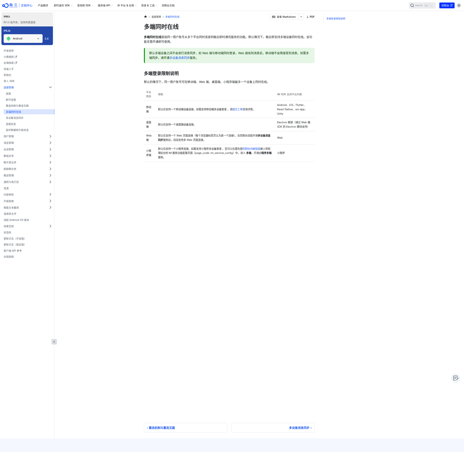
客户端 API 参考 (13, 250)
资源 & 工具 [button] (148, 5)
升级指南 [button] (9, 201)
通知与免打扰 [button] (11, 181)
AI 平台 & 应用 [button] (125, 5)
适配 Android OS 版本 (16, 219)
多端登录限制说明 (335, 18)
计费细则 (9, 56)
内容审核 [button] (9, 194)
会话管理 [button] (9, 149)
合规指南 (9, 256)
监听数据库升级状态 (17, 129)
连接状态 (11, 123)
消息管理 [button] (9, 142)
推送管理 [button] (9, 175)
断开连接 (11, 99)
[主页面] (145, 17)
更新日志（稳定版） (15, 244)
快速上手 (9, 68)
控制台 (445, 5)
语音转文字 (10, 213)
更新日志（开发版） (15, 238)
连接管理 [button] (9, 87)
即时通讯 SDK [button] (62, 5)
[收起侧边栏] (54, 341)
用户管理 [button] (9, 136)
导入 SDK (9, 81)
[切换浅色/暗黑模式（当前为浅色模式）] (459, 5)
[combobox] (23, 38)
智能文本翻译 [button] (11, 207)
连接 (8, 93)
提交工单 (237, 109)
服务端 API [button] (104, 5)
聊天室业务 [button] (10, 162)
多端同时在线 (13, 111)
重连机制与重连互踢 (17, 105)
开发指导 (9, 50)
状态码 (7, 232)
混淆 (6, 188)
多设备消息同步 (15, 117)
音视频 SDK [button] (84, 5)
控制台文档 (168, 5)
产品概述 (43, 5)
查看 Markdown (286, 16)
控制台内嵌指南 (251, 148)
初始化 (7, 74)
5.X (47, 38)
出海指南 (9, 62)
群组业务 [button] (9, 155)
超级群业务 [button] (10, 168)
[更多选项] (301, 17)
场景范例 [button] (9, 226)
